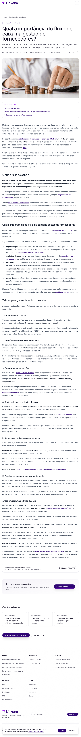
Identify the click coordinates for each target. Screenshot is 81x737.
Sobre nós (32, 684)
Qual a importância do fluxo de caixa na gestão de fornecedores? (27, 111)
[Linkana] (10, 3)
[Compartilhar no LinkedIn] (69, 52)
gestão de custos (62, 292)
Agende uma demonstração (16, 635)
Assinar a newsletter (64, 586)
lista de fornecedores (10, 393)
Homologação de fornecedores (13, 663)
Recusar (72, 730)
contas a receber (65, 414)
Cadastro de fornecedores (11, 659)
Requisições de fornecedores (12, 667)
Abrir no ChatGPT (68, 568)
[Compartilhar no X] (73, 52)
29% (24, 148)
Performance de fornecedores (12, 671)
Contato (31, 696)
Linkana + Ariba (34, 663)
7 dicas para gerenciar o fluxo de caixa (18, 115)
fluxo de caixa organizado (18, 203)
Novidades (6, 692)
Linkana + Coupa (35, 659)
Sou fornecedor (7, 700)
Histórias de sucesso (62, 659)
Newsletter (32, 692)
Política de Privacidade (36, 731)
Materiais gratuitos (8, 688)
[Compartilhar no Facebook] (77, 52)
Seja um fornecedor (62, 663)
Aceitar (62, 730)
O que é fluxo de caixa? (13, 108)
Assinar (71, 714)
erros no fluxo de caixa (25, 373)
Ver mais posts (39, 635)
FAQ (3, 696)
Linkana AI (6, 675)
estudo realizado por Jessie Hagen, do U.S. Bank (37, 139)
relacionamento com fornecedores (29, 252)
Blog (5, 17)
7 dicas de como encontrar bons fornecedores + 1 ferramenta (41, 469)
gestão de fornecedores (63, 230)
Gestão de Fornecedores (17, 17)
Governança (33, 688)
